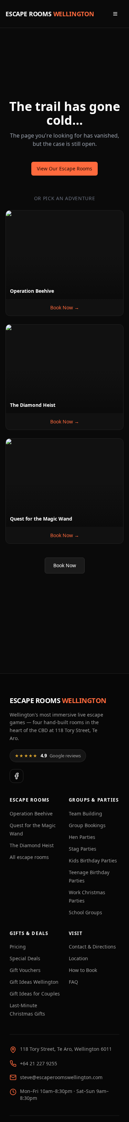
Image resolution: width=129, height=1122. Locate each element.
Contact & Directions (92, 946)
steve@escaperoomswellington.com (61, 1077)
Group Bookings (87, 825)
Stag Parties (82, 848)
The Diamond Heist (32, 845)
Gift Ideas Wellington (34, 982)
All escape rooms (29, 857)
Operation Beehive (31, 813)
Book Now (64, 565)
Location (78, 958)
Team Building (85, 813)
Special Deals (25, 958)
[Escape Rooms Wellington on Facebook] (16, 776)
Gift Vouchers (25, 970)
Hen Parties (82, 837)
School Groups (85, 912)
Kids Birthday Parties (93, 860)
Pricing (18, 946)
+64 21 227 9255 (38, 1063)
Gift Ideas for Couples (35, 993)
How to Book (83, 970)
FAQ (73, 982)
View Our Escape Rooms (64, 168)
